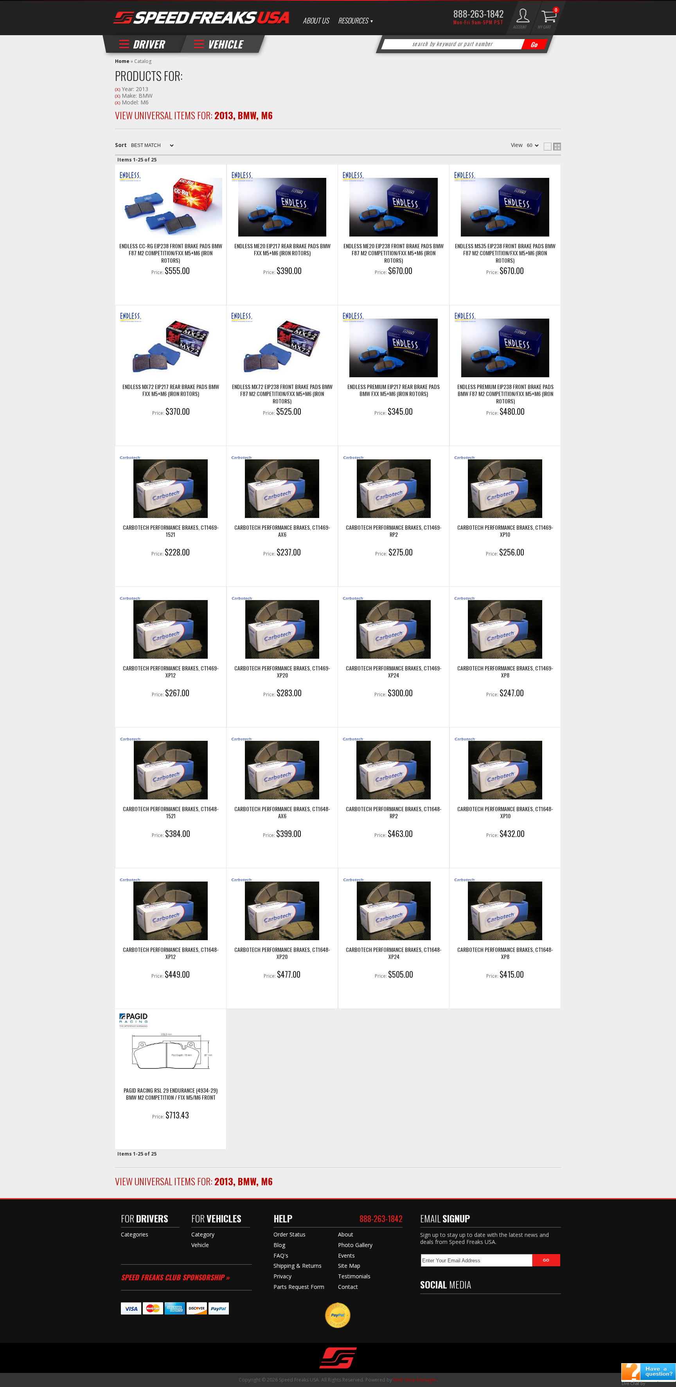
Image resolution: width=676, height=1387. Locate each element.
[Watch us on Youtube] (458, 1307)
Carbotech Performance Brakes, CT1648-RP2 (394, 812)
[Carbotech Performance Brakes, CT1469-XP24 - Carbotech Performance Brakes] (393, 630)
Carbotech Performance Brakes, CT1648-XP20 (282, 953)
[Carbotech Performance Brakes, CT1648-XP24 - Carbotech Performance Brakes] (393, 912)
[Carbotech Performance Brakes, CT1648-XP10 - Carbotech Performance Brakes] (505, 771)
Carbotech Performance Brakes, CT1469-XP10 (505, 531)
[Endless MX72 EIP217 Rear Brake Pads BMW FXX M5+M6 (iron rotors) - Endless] (170, 349)
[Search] (534, 44)
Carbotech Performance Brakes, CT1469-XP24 (394, 672)
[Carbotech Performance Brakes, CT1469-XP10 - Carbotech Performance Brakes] (505, 489)
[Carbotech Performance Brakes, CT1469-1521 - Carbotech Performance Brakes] (170, 489)
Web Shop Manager (415, 1379)
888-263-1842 (478, 13)
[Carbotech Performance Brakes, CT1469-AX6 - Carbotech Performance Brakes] (282, 489)
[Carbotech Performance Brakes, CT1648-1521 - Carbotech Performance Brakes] (170, 771)
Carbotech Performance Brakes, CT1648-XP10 (505, 812)
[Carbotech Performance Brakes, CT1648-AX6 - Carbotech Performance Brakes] (282, 771)
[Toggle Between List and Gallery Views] (552, 147)
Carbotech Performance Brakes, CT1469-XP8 (505, 672)
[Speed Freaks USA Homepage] (201, 18)
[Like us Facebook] (426, 1307)
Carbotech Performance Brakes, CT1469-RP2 (394, 531)
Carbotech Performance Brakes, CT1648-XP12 (171, 953)
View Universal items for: (194, 115)
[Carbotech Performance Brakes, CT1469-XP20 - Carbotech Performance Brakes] (282, 630)
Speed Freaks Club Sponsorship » (175, 1277)
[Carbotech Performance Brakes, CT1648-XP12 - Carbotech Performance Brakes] (170, 912)
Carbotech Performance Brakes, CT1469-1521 (171, 531)
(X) (117, 89)
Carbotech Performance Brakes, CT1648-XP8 (505, 953)
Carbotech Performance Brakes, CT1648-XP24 (394, 953)
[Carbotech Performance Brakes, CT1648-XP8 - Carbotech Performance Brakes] (505, 912)
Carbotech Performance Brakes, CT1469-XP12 (171, 672)
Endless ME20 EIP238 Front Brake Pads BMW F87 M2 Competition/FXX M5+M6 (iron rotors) (393, 252)
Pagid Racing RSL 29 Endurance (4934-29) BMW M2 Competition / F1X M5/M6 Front (171, 1094)
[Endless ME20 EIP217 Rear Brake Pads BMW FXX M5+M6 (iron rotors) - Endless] (282, 208)
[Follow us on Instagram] (475, 1307)
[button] (464, 44)
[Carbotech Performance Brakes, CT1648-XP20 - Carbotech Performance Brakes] (282, 912)
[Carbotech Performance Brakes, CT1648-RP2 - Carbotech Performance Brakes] (393, 771)
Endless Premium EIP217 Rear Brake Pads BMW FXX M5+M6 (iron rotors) (393, 390)
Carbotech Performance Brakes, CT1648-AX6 (282, 812)
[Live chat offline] (648, 1371)
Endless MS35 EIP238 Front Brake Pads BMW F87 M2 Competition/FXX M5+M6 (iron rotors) (505, 252)
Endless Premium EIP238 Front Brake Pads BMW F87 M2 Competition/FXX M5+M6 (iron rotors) (505, 393)
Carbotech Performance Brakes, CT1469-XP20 (282, 672)
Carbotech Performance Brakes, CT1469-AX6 (282, 531)
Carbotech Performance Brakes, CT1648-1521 (171, 812)
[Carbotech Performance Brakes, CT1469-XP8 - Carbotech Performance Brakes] (505, 630)
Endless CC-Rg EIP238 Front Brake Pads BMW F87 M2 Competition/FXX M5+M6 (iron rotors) (170, 252)
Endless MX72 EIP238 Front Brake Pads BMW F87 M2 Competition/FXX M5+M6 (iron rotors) (282, 393)
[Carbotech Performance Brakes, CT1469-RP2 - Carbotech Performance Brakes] (393, 489)
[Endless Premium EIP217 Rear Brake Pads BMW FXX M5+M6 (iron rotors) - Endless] (393, 349)
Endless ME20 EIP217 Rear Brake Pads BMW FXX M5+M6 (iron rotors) (282, 249)
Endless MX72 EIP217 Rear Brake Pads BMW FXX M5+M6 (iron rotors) (170, 390)
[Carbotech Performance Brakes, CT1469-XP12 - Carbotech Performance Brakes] (170, 630)
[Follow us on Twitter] (441, 1307)
